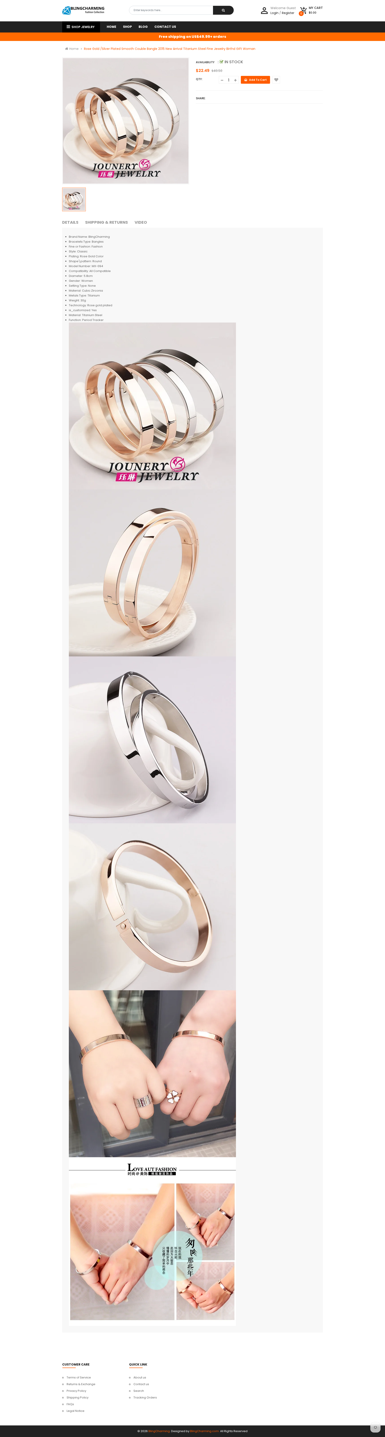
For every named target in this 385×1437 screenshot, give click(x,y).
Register (288, 13)
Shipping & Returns (106, 222)
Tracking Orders (145, 1397)
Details (70, 222)
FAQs (70, 1404)
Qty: (199, 79)
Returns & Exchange (81, 1384)
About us (139, 1377)
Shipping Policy (77, 1397)
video (141, 222)
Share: (201, 98)
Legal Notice (75, 1411)
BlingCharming (159, 1431)
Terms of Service (79, 1377)
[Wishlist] (276, 80)
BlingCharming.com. (204, 1431)
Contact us (141, 1384)
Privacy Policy (76, 1391)
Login (274, 13)
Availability (205, 62)
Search (138, 1391)
